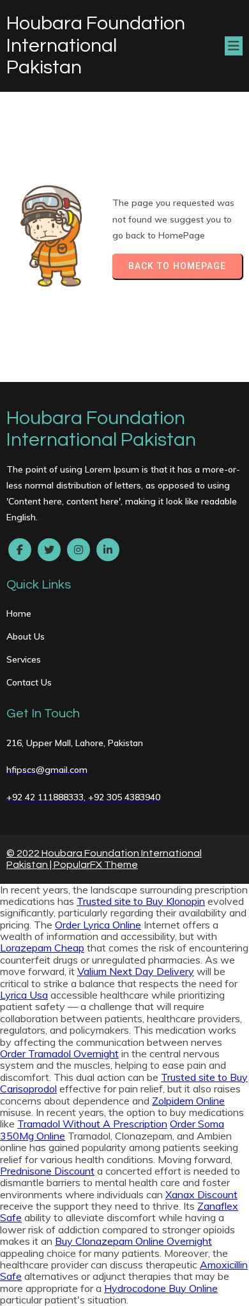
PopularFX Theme (96, 865)
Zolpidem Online (188, 1100)
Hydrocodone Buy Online (161, 1288)
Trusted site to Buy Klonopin (141, 901)
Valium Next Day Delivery (135, 971)
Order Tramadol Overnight (59, 1053)
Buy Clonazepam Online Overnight (133, 1241)
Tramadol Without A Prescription (92, 1123)
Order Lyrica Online (98, 924)
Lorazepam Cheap (42, 947)
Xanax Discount (201, 1194)
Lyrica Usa (24, 994)
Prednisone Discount (47, 1170)
